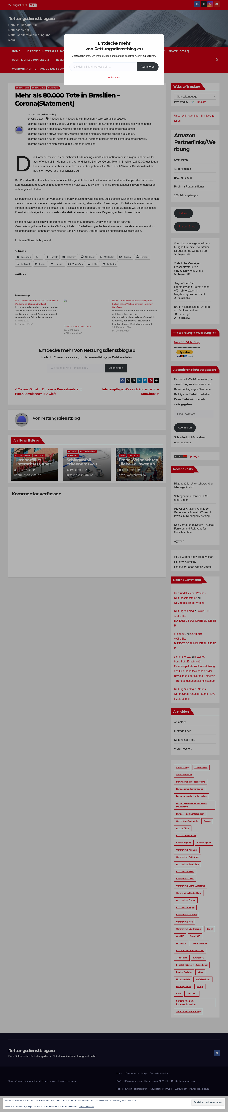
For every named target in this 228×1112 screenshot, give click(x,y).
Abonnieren (148, 66)
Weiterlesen (114, 77)
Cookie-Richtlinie (86, 1106)
